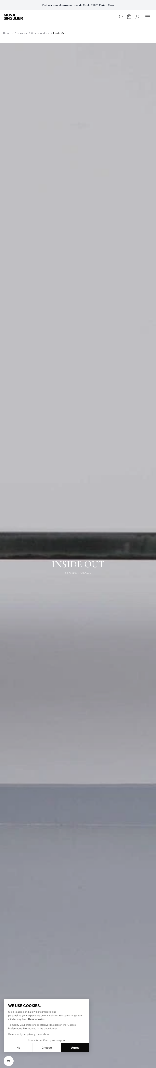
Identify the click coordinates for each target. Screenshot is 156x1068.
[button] (9, 1061)
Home (6, 33)
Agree (75, 1047)
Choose (47, 1047)
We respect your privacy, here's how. (29, 1034)
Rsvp (111, 5)
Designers (21, 33)
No (18, 1047)
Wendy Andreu (40, 33)
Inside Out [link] (59, 33)
